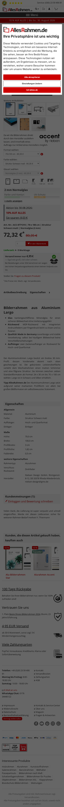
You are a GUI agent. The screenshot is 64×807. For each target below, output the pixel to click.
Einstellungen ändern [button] (32, 83)
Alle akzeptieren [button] (32, 77)
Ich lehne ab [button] (32, 90)
